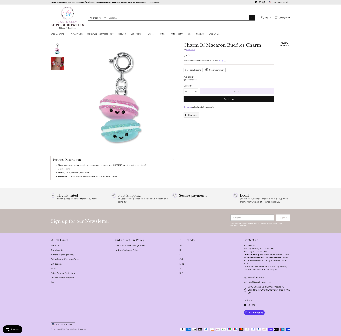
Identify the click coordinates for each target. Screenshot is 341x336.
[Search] (252, 18)
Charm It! (190, 49)
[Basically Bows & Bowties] (67, 18)
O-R (181, 259)
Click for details (153, 2)
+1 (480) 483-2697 (256, 277)
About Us (55, 245)
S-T (181, 268)
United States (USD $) (280, 2)
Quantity (188, 85)
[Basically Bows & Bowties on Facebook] (256, 3)
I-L (180, 254)
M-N (181, 264)
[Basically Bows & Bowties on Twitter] (260, 3)
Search (54, 282)
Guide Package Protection (63, 273)
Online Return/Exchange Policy (65, 259)
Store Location (57, 250)
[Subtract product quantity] (186, 91)
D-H (181, 250)
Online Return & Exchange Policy (130, 245)
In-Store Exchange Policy (62, 254)
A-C (181, 245)
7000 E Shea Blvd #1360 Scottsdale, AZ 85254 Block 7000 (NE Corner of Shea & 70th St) (269, 290)
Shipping (188, 107)
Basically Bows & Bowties (76, 329)
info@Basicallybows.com (259, 282)
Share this (192, 115)
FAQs (53, 268)
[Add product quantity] (195, 91)
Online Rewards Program (62, 277)
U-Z (181, 273)
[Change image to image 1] (57, 48)
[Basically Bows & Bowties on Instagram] (263, 3)
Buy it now (229, 99)
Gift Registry (56, 264)
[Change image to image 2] (57, 63)
